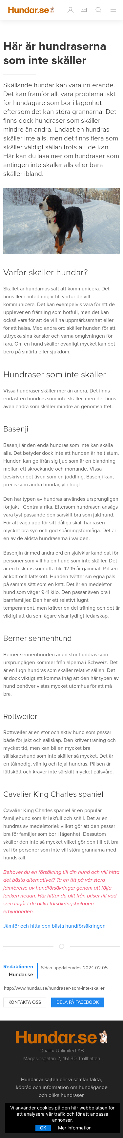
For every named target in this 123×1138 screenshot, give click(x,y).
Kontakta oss (25, 1002)
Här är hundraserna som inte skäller (54, 53)
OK (43, 1128)
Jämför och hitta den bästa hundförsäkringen (54, 926)
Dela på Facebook (77, 1002)
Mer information (75, 1127)
